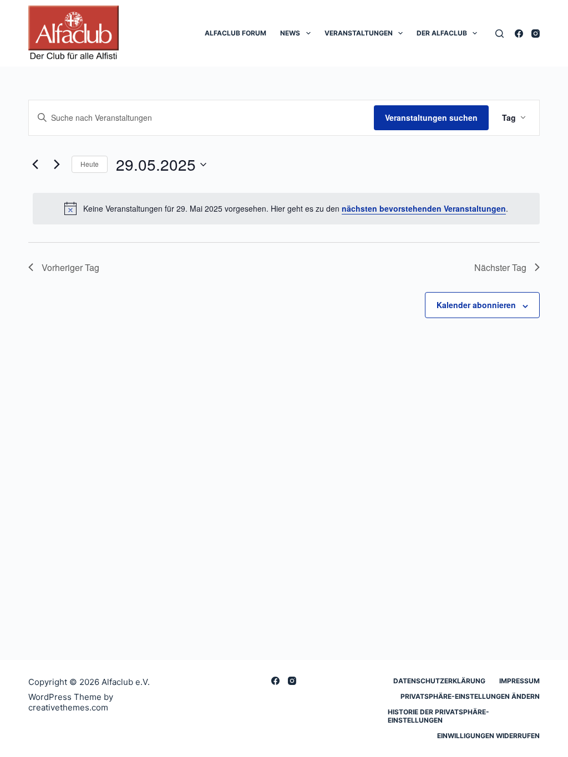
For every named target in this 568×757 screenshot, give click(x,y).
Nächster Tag (500, 267)
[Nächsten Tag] (56, 164)
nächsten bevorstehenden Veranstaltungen (424, 208)
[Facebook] (519, 33)
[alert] (286, 208)
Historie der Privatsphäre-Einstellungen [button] (438, 716)
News (290, 33)
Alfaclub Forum (235, 33)
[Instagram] (535, 33)
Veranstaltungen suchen (431, 117)
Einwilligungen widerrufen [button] (488, 736)
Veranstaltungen (358, 33)
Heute (89, 163)
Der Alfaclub (442, 33)
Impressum (519, 681)
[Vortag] (35, 164)
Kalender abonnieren (476, 304)
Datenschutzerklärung (439, 681)
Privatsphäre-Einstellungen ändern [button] (470, 696)
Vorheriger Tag (70, 267)
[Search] (499, 33)
